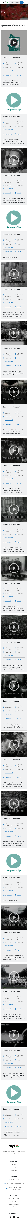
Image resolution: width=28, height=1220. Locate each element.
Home (14, 1164)
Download (8, 75)
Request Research (14, 1204)
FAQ (14, 1207)
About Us (14, 1170)
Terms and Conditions (14, 1198)
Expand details (9, 71)
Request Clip (8, 134)
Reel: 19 (19, 75)
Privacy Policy (14, 1201)
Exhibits (14, 1167)
